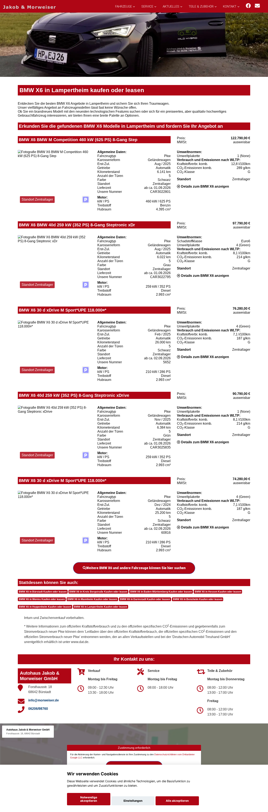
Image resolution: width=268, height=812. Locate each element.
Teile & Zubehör (201, 6)
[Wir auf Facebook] (248, 6)
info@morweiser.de (43, 700)
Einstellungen (133, 800)
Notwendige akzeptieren (88, 799)
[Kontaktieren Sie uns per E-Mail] (257, 6)
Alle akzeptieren (177, 800)
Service (147, 6)
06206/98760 (38, 708)
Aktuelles (171, 6)
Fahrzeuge (123, 6)
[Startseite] (29, 6)
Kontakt (229, 6)
